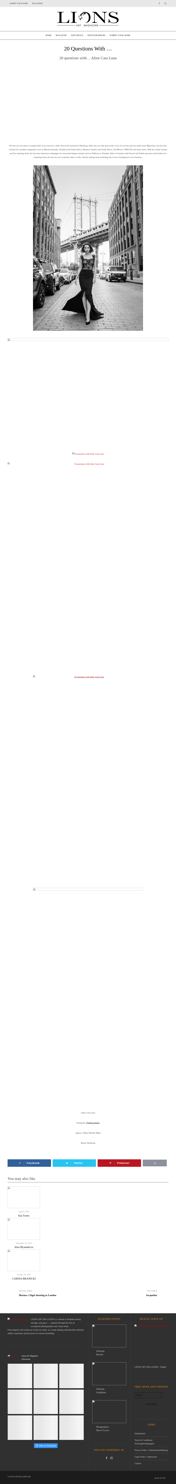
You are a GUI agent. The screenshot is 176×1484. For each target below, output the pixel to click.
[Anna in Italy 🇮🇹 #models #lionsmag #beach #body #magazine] (71, 1376)
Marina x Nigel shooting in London (37, 1293)
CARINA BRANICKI (24, 1278)
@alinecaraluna (93, 1123)
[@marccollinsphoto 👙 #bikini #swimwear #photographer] (20, 1427)
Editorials (100, 1351)
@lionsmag (25, 1359)
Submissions (139, 1433)
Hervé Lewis (102, 1430)
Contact (137, 1463)
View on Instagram (47, 1445)
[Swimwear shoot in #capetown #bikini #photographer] (46, 1402)
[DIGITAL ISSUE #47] (151, 1345)
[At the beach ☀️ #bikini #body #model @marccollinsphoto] (71, 1402)
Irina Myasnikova (24, 1247)
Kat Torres (23, 1215)
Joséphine (101, 1392)
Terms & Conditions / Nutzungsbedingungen (144, 1442)
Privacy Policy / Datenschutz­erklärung (151, 1450)
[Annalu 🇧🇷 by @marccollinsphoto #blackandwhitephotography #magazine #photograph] (46, 1376)
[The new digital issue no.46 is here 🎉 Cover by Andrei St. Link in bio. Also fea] (71, 1427)
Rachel (99, 1354)
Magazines (37, 3)
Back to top (160, 1478)
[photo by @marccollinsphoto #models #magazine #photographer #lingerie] (20, 1376)
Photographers (102, 1427)
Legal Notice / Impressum (145, 1457)
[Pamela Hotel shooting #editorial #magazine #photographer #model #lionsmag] (20, 1402)
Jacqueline (151, 1293)
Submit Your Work (19, 3)
